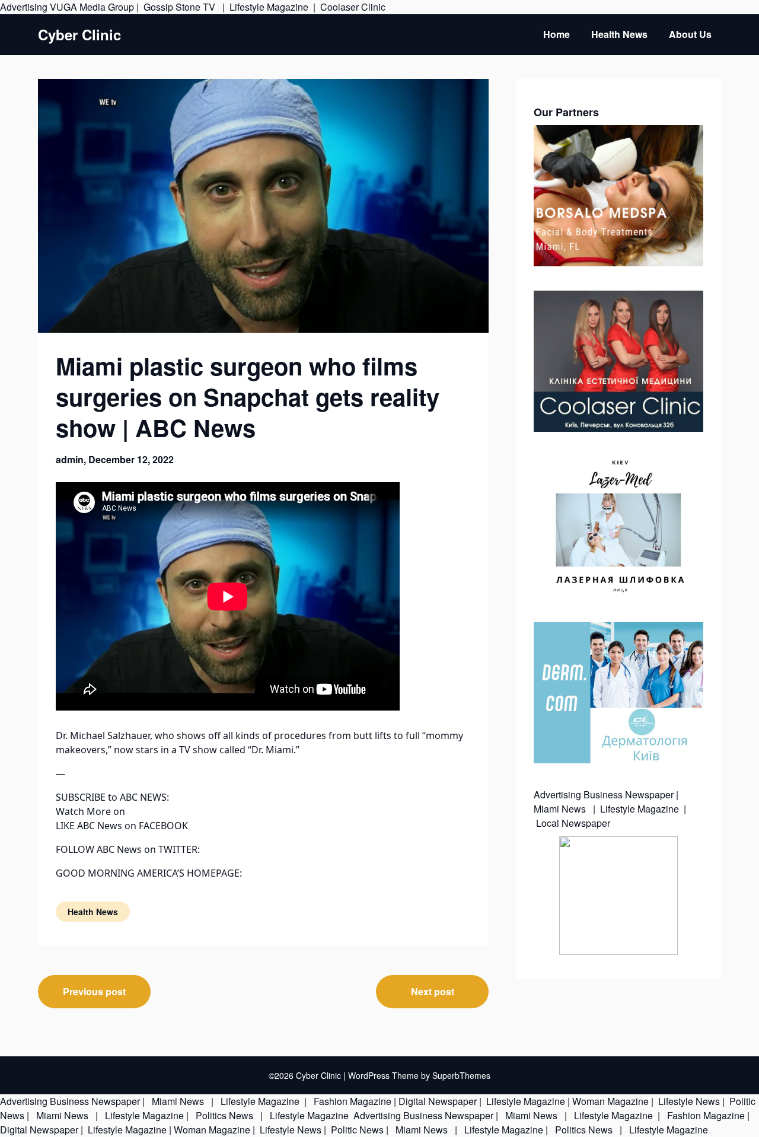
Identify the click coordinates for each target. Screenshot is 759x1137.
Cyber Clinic (79, 35)
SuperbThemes (461, 1075)
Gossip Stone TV (180, 7)
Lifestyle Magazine (268, 7)
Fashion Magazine (352, 1101)
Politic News (356, 1129)
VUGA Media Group (92, 7)
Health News (619, 34)
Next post (432, 991)
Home (556, 34)
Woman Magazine (610, 1101)
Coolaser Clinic (352, 7)
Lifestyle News (688, 1101)
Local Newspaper (573, 823)
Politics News (224, 1115)
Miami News (561, 809)
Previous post (94, 991)
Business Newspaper (628, 794)
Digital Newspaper (437, 1101)
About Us (690, 34)
